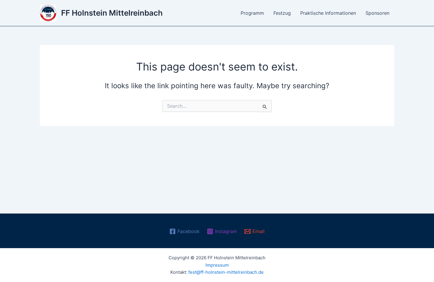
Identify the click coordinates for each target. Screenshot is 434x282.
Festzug (282, 13)
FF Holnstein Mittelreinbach (112, 12)
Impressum (217, 265)
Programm (252, 13)
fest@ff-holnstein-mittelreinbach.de (226, 272)
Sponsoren (377, 13)
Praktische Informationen (328, 13)
